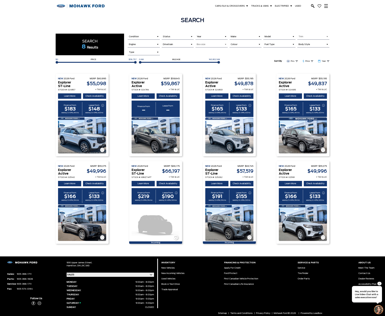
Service (301, 268)
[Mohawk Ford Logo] (81, 6)
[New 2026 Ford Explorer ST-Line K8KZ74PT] (156, 222)
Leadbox (317, 313)
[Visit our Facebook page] (33, 303)
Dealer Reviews (366, 279)
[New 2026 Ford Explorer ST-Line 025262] (229, 222)
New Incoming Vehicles (173, 273)
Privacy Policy (263, 313)
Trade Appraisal (169, 290)
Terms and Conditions (241, 313)
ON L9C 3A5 (83, 266)
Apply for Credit (232, 268)
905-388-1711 (24, 274)
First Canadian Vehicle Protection (241, 279)
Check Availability (94, 96)
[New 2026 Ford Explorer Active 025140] (82, 222)
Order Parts (304, 279)
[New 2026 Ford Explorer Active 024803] (229, 135)
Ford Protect (230, 273)
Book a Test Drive (170, 284)
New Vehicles (168, 268)
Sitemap (222, 313)
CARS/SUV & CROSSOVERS (230, 6)
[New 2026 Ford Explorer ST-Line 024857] (82, 135)
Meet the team (366, 268)
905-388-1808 (25, 279)
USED (298, 6)
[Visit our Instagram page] (38, 303)
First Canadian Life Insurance (239, 284)
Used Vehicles (168, 279)
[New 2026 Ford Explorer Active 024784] (156, 135)
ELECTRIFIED (282, 6)
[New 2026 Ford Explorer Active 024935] (303, 135)
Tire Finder (303, 273)
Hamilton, (72, 266)
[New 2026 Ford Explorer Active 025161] (303, 222)
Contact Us (364, 273)
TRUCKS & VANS (260, 6)
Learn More (69, 96)
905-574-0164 (25, 289)
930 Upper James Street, (79, 263)
